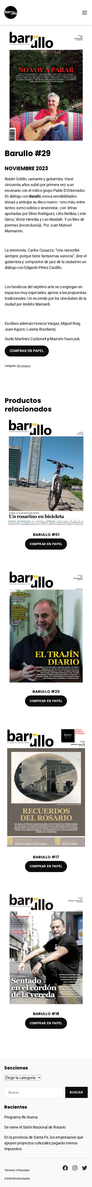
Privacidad (23, 1170)
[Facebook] (65, 1168)
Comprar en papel (27, 351)
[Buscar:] (33, 1093)
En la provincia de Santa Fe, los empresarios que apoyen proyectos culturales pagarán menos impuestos (43, 1143)
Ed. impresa (23, 365)
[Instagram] (75, 1168)
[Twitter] (84, 1168)
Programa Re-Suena (20, 1117)
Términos (9, 1170)
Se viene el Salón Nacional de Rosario (35, 1127)
